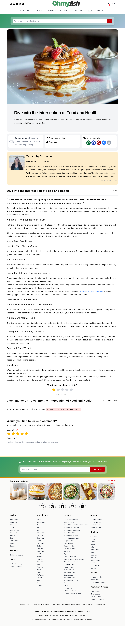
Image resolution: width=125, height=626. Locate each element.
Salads (12, 535)
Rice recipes (68, 575)
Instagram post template (91, 291)
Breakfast (13, 522)
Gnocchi (40, 548)
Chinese (94, 536)
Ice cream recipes (70, 556)
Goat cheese (41, 551)
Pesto (39, 570)
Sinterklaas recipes (71, 580)
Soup (12, 543)
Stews (66, 583)
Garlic (39, 546)
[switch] (12, 141)
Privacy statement (41, 604)
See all (110, 481)
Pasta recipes (69, 564)
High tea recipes (70, 554)
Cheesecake (68, 543)
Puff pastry (41, 575)
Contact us (88, 604)
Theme (51, 11)
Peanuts (40, 567)
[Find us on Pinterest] (14, 3)
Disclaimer (25, 604)
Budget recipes (69, 533)
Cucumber (40, 543)
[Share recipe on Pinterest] (99, 142)
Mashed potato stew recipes (74, 559)
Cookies (67, 551)
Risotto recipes (69, 577)
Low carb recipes (16, 566)
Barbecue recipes (97, 577)
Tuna (38, 583)
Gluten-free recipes (17, 564)
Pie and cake (14, 533)
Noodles (40, 562)
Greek (93, 544)
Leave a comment (111, 400)
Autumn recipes (96, 519)
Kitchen (63, 11)
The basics (68, 588)
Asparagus (41, 522)
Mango (39, 556)
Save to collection (56, 138)
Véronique (47, 156)
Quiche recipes (69, 572)
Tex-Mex (94, 568)
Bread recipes (69, 522)
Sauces (12, 538)
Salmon (39, 577)
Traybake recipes (70, 591)
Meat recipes (95, 594)
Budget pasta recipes (71, 527)
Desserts (13, 525)
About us (101, 604)
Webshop (101, 11)
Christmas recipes (16, 555)
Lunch (12, 527)
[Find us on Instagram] (11, 3)
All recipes (25, 11)
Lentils (39, 554)
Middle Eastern (96, 560)
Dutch (93, 539)
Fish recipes (95, 591)
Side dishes (14, 540)
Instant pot (94, 579)
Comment (12, 438)
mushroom (40, 559)
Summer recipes (96, 525)
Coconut (40, 535)
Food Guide (78, 11)
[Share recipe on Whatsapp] (88, 142)
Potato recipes (69, 570)
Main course (14, 530)
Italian (93, 552)
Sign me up (97, 469)
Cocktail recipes (69, 548)
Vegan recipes (96, 596)
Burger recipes (69, 540)
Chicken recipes (69, 546)
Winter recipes (96, 527)
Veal (38, 588)
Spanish (94, 563)
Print (116, 190)
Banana (39, 525)
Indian (93, 547)
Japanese (94, 555)
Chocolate (40, 533)
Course (38, 11)
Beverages (14, 519)
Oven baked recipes (71, 562)
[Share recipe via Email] (109, 142)
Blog (90, 11)
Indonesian (95, 549)
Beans (39, 527)
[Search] (109, 21)
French (93, 542)
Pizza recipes (69, 567)
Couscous (40, 538)
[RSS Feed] (23, 3)
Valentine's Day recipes (72, 593)
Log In (113, 3)
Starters (13, 546)
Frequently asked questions (66, 604)
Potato (39, 572)
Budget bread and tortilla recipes (76, 525)
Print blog (52, 142)
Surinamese (95, 565)
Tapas (66, 585)
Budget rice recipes (71, 535)
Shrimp (39, 580)
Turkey (39, 585)
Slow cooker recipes (98, 582)
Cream (39, 540)
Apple (39, 519)
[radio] (54, 390)
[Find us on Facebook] (17, 3)
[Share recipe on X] (104, 142)
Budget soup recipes (71, 538)
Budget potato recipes (72, 530)
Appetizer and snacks (71, 519)
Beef (38, 530)
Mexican (94, 557)
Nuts (38, 564)
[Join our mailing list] (20, 3)
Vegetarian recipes (97, 599)
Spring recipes (96, 522)
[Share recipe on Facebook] (93, 142)
